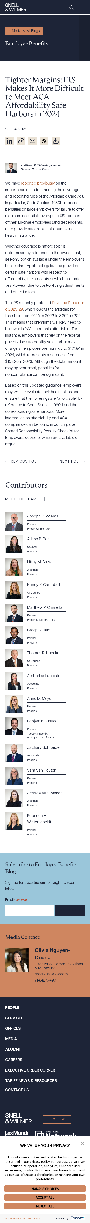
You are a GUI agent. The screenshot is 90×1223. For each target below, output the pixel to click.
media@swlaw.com (51, 975)
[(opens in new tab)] (9, 141)
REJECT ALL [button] (45, 1206)
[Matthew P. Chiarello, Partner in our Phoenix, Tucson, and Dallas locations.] (45, 168)
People (12, 1008)
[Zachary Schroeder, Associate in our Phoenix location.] (38, 753)
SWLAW (57, 1119)
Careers (13, 1060)
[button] (82, 1144)
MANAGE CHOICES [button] (45, 1188)
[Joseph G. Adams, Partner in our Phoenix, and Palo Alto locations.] (38, 521)
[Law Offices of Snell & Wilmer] (15, 7)
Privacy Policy (13, 1218)
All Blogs (33, 31)
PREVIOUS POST (24, 461)
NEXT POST (70, 461)
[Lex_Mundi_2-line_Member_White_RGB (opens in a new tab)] (16, 1135)
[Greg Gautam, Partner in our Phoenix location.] (38, 635)
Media (16, 31)
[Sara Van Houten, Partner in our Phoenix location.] (38, 776)
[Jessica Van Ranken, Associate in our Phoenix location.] (38, 798)
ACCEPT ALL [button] (45, 1197)
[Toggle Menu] (82, 7)
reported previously (38, 184)
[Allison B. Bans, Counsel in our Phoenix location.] (38, 544)
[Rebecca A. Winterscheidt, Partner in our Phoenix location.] (38, 824)
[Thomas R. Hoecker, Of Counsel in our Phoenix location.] (38, 658)
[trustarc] (77, 1218)
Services (14, 1018)
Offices (13, 1029)
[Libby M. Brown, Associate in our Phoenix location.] (38, 567)
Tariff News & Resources (31, 1081)
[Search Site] (71, 7)
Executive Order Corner (30, 1071)
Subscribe (70, 910)
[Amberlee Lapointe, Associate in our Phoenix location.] (38, 681)
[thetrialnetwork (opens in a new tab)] (56, 1135)
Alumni (12, 1050)
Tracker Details (31, 1218)
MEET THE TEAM (21, 499)
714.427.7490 (45, 981)
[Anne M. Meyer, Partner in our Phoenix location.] (38, 704)
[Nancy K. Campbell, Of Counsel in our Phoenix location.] (38, 590)
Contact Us (17, 1090)
